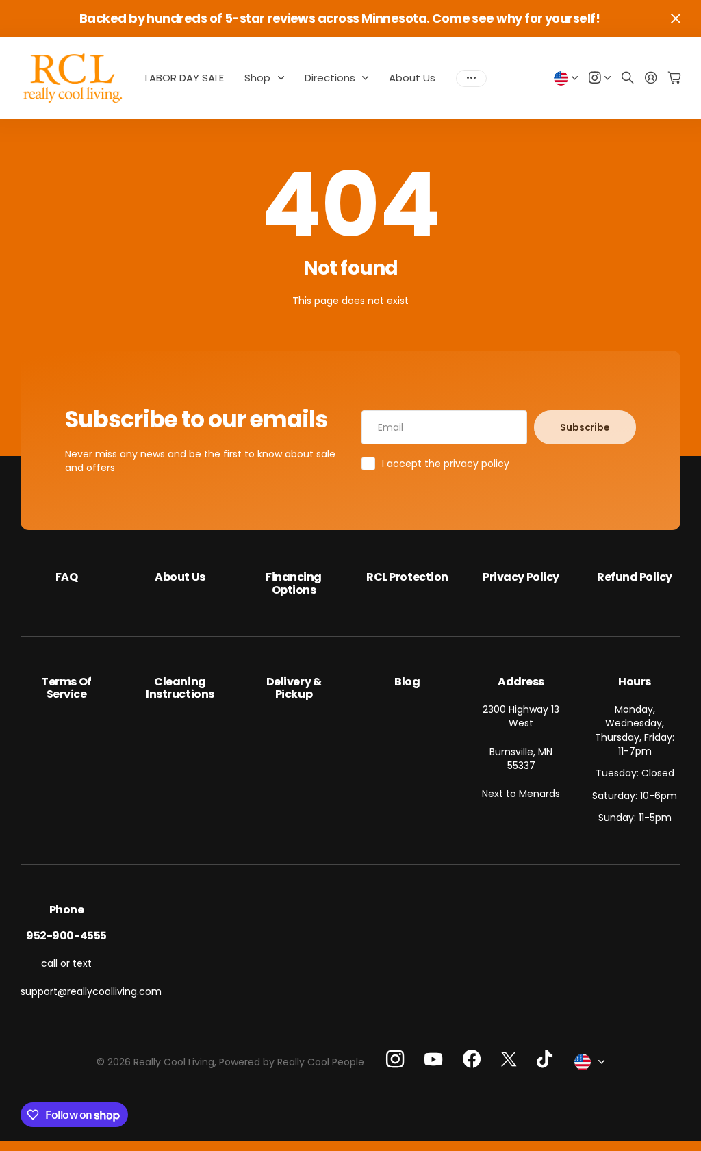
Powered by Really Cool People (291, 1062)
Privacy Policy (521, 577)
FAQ (66, 577)
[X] (508, 1059)
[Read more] (600, 78)
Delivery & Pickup (293, 688)
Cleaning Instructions (180, 688)
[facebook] (472, 1059)
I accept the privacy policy (445, 463)
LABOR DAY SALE (184, 78)
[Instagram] (395, 1059)
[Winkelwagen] (674, 78)
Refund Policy (634, 577)
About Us (412, 78)
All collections (284, 78)
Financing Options (294, 583)
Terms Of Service (66, 688)
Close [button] (675, 18)
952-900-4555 (66, 936)
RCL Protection (407, 577)
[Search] (628, 78)
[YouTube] (433, 1059)
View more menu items (471, 78)
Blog (407, 682)
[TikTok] (544, 1059)
